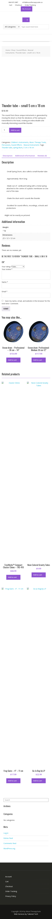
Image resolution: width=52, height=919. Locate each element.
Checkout (18, 5)
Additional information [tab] (25, 156)
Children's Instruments (19, 142)
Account (8, 876)
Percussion (6, 145)
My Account (26, 9)
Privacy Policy (10, 896)
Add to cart (15, 130)
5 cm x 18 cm (28, 147)
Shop (13, 50)
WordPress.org (9, 848)
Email (4, 291)
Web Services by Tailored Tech (26, 914)
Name (5, 282)
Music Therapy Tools (37, 142)
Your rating (7, 266)
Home (8, 50)
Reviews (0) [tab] (42, 156)
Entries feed (8, 838)
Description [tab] (7, 156)
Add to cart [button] (12, 360)
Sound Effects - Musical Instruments (25, 145)
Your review (7, 269)
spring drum (17, 147)
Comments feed (10, 843)
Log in (6, 833)
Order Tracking (30, 5)
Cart (10, 5)
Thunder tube (7, 147)
